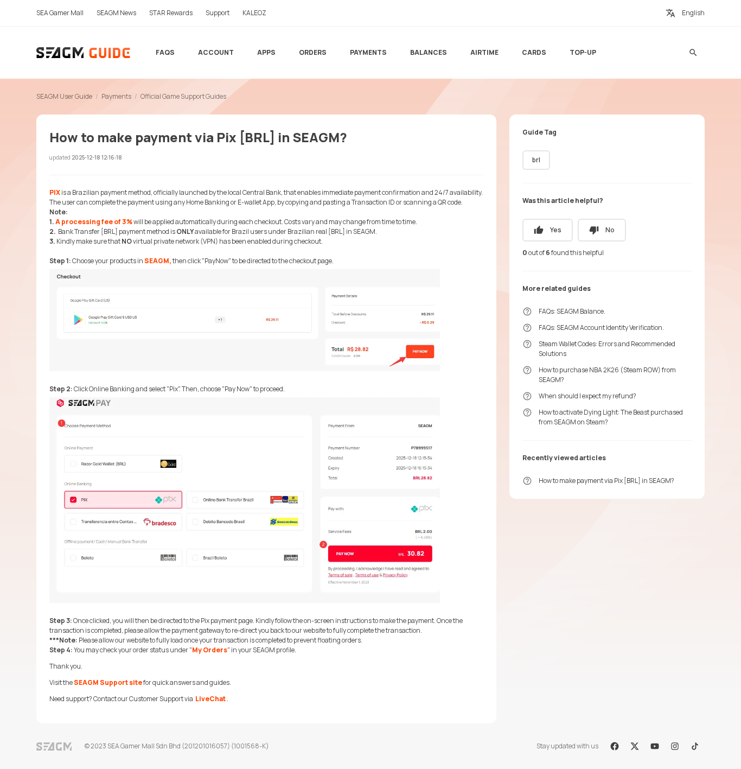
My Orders (209, 649)
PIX (55, 192)
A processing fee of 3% (94, 221)
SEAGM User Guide (64, 96)
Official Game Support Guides (183, 96)
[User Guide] (83, 52)
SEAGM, (158, 260)
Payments (116, 96)
